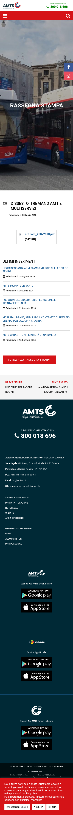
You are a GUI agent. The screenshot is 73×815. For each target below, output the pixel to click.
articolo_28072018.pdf (40, 234)
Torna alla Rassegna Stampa (29, 359)
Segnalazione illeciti (17, 497)
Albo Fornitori (13, 539)
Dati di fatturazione (16, 503)
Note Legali (11, 508)
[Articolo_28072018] (19, 234)
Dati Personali (13, 544)
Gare (8, 533)
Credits (9, 513)
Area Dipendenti (14, 518)
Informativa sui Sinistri (18, 528)
